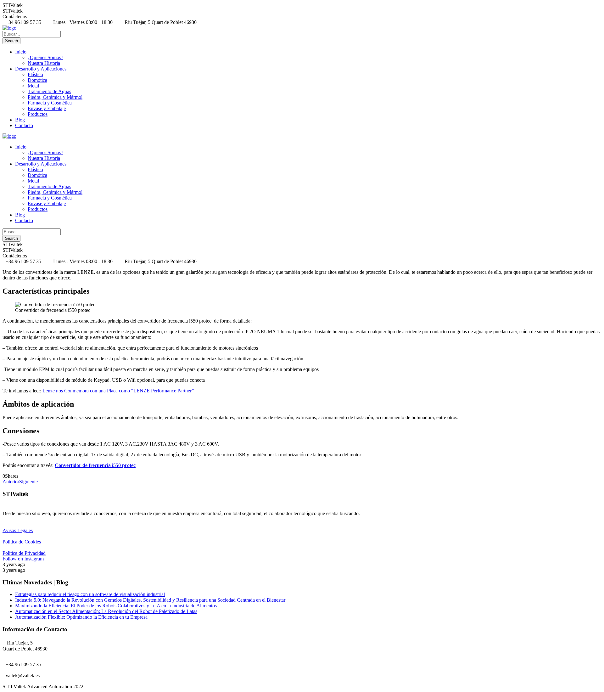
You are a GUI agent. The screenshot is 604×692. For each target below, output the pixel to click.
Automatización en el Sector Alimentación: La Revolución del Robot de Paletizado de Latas (106, 611)
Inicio (20, 51)
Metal (33, 85)
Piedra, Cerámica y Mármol (55, 97)
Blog (20, 119)
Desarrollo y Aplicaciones (40, 68)
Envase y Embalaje (47, 108)
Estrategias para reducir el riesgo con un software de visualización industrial (90, 594)
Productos (38, 114)
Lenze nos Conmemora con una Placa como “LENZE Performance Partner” (118, 390)
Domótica (37, 80)
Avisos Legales (18, 530)
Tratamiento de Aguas (49, 91)
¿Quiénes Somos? (45, 57)
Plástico (35, 74)
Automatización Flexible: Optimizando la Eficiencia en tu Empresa (81, 617)
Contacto (24, 125)
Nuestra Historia (44, 63)
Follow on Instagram (23, 558)
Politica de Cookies (22, 541)
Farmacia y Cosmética (50, 102)
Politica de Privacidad (24, 553)
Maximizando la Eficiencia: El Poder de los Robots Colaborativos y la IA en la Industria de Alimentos (116, 605)
